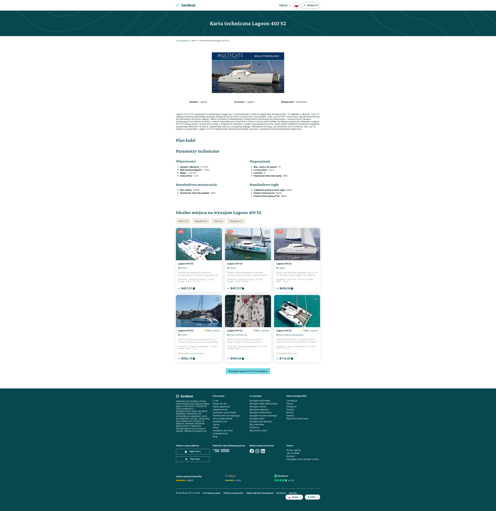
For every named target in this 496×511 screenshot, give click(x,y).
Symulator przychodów (224, 412)
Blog (215, 436)
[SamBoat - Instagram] (257, 451)
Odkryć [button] (283, 5)
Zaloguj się (312, 4)
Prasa (215, 427)
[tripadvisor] (281, 476)
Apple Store (195, 451)
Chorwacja (291, 400)
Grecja (289, 403)
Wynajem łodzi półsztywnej (263, 403)
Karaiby (290, 415)
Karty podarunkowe (222, 418)
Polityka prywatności (233, 493)
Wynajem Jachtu (258, 406)
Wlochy (290, 412)
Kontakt (290, 456)
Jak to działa (292, 453)
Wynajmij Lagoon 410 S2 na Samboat (248, 371)
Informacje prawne (211, 493)
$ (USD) (312, 496)
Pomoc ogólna (293, 450)
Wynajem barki (257, 418)
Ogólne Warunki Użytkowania (259, 493)
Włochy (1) (183, 221)
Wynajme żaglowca (259, 409)
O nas (216, 400)
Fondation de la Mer (223, 430)
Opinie (216, 424)
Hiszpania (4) (201, 221)
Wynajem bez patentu (261, 421)
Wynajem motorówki (260, 400)
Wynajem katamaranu (261, 412)
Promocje (254, 427)
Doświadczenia (220, 433)
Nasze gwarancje (221, 406)
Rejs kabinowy (257, 424)
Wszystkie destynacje (297, 418)
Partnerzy (281, 493)
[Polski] (296, 5)
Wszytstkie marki (258, 430)
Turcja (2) (218, 221)
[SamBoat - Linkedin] (263, 451)
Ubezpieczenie (220, 409)
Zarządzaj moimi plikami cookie (302, 459)
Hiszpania (291, 406)
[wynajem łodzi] (185, 5)
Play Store (195, 459)
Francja (290, 409)
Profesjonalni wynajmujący (227, 415)
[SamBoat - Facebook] (252, 451)
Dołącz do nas (220, 403)
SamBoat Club (220, 421)
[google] (230, 476)
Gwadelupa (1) (236, 221)
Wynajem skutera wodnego (263, 415)
